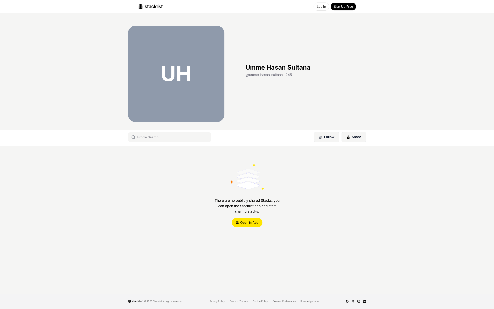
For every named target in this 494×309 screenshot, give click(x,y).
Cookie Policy (260, 301)
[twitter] (353, 301)
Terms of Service (238, 301)
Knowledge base (309, 301)
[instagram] (358, 301)
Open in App (249, 223)
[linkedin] (364, 301)
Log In (321, 6)
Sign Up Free (343, 6)
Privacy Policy (217, 301)
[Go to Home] (150, 6)
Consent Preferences (284, 301)
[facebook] (347, 301)
